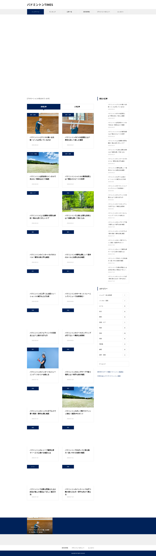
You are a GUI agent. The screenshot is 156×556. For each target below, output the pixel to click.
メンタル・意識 (33, 153)
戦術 (68, 349)
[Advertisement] (78, 28)
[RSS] (28, 553)
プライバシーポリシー (103, 11)
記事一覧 (69, 11)
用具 (68, 388)
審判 (33, 232)
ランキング (52, 11)
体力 (33, 271)
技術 (68, 193)
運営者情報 (86, 11)
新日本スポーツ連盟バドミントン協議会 (110, 372)
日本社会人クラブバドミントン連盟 (109, 376)
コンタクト (120, 11)
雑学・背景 (33, 114)
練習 (33, 427)
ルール (32, 466)
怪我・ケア (33, 193)
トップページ (35, 11)
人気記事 (77, 106)
